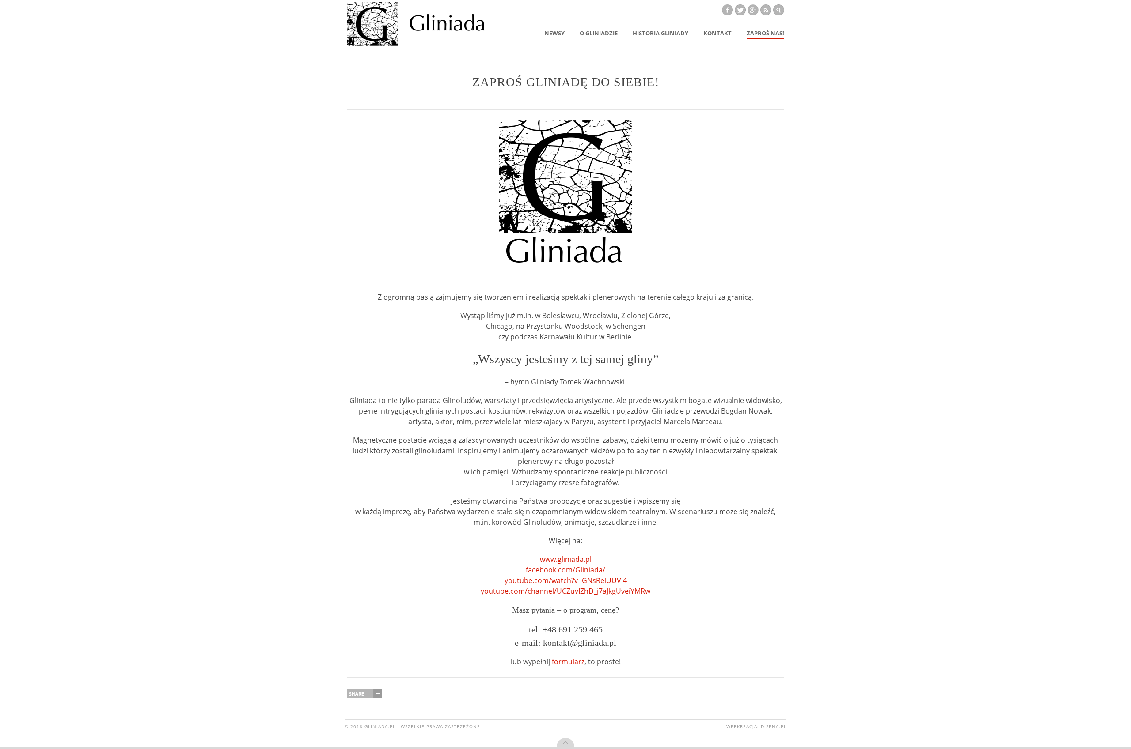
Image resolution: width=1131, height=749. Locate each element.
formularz (568, 661)
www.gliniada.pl (566, 559)
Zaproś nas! (765, 33)
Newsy (554, 33)
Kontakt (717, 33)
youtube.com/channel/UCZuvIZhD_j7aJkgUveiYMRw (565, 591)
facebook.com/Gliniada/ (565, 570)
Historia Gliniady (660, 33)
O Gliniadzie (599, 33)
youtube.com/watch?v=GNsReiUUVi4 (566, 580)
